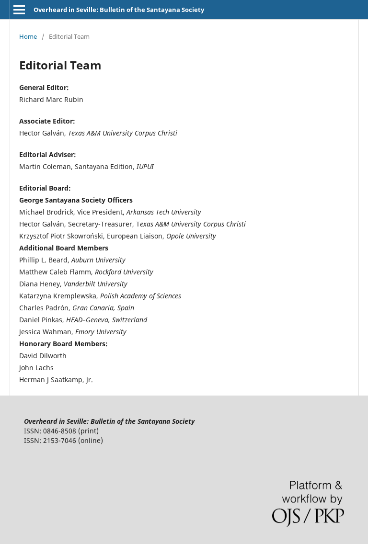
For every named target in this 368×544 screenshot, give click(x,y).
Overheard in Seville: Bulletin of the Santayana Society (119, 9)
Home (28, 36)
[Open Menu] (19, 9)
